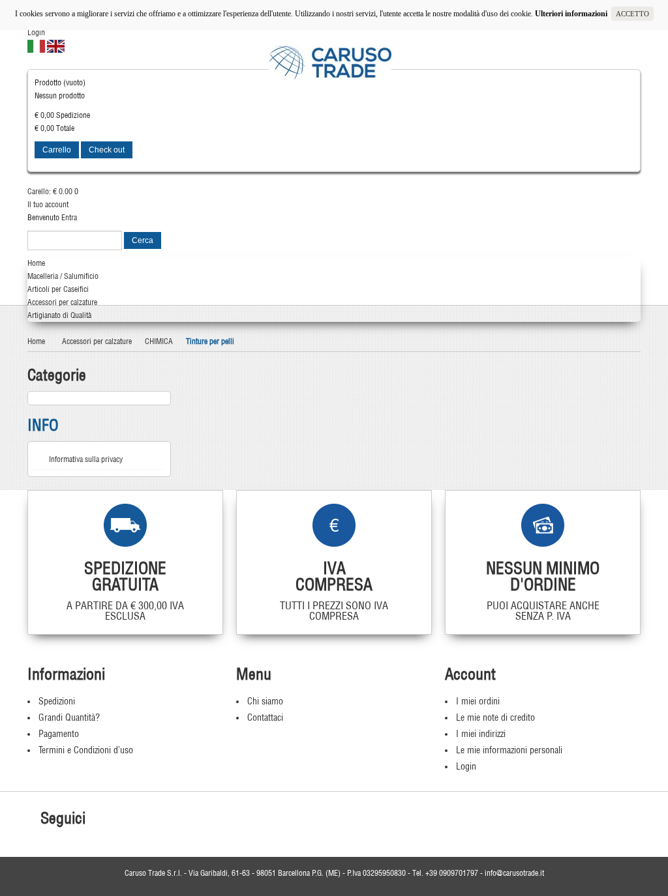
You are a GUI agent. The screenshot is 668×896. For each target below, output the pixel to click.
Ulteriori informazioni (573, 13)
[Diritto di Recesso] (334, 525)
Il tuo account (47, 204)
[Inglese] (56, 45)
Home (36, 341)
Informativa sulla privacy (86, 459)
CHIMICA (159, 341)
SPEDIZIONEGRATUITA (125, 576)
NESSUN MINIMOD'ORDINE (543, 576)
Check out (107, 149)
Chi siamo (265, 701)
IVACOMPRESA (334, 576)
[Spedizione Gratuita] (125, 525)
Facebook (102, 819)
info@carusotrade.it (514, 873)
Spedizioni (56, 701)
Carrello (56, 149)
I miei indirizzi (481, 734)
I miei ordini (478, 701)
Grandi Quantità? (69, 717)
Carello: (49, 191)
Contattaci (265, 717)
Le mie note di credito (495, 717)
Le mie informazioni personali (509, 750)
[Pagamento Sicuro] (543, 525)
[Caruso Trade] (330, 62)
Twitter (123, 819)
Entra (69, 217)
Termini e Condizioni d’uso (85, 750)
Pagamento (58, 734)
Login (36, 32)
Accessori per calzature (97, 341)
